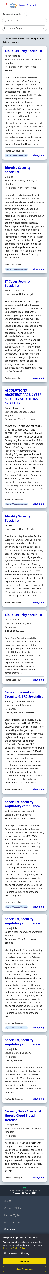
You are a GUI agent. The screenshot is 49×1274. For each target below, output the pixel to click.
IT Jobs (7, 1200)
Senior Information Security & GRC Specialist (24, 694)
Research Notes (12, 1222)
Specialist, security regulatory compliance (22, 804)
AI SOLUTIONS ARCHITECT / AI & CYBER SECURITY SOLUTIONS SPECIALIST (23, 396)
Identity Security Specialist (18, 170)
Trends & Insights (28, 5)
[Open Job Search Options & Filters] (5, 5)
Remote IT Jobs (12, 1215)
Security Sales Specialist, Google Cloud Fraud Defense (23, 1115)
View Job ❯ (38, 155)
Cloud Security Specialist (23, 51)
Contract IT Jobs (12, 1208)
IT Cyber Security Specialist (18, 283)
